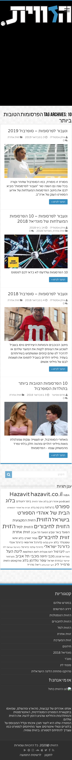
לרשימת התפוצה (30, 755)
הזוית (9, 526)
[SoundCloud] (37, 750)
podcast (64, 501)
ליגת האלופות (31, 552)
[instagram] (32, 750)
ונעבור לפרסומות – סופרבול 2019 (38, 131)
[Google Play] (24, 750)
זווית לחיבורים (54, 537)
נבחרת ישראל (55, 560)
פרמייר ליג (62, 565)
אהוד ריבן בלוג (50, 501)
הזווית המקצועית (24, 520)
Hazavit (19, 494)
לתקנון (48, 755)
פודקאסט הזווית (12, 560)
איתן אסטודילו (57, 137)
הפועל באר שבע (59, 532)
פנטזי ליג (65, 665)
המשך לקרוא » (58, 201)
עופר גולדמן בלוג (34, 560)
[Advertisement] (36, 69)
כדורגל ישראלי (57, 546)
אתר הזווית (37, 501)
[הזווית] (36, 15)
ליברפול (59, 552)
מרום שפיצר (58, 395)
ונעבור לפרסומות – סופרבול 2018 (38, 294)
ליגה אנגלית (46, 552)
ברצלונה (49, 507)
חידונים (66, 646)
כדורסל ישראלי (13, 547)
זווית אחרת (13, 137)
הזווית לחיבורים (52, 526)
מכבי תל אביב (27, 556)
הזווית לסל (24, 527)
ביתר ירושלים (23, 501)
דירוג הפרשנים (62, 609)
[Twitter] (46, 750)
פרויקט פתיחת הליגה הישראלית (51, 671)
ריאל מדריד (34, 564)
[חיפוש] (8, 474)
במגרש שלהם (62, 603)
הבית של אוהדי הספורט (18, 507)
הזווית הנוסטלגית (60, 615)
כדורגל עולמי (36, 547)
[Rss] (53, 750)
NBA (66, 495)
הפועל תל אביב (39, 532)
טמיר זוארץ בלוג (28, 538)
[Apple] (41, 750)
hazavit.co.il (47, 494)
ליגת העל (14, 551)
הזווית (43, 519)
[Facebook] (49, 750)
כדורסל (25, 547)
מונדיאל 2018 (44, 231)
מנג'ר (68, 659)
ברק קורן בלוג (37, 507)
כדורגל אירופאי (33, 542)
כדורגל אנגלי (16, 542)
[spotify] (28, 750)
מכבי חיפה (47, 556)
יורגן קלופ (48, 542)
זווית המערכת (62, 640)
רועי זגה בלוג (47, 565)
